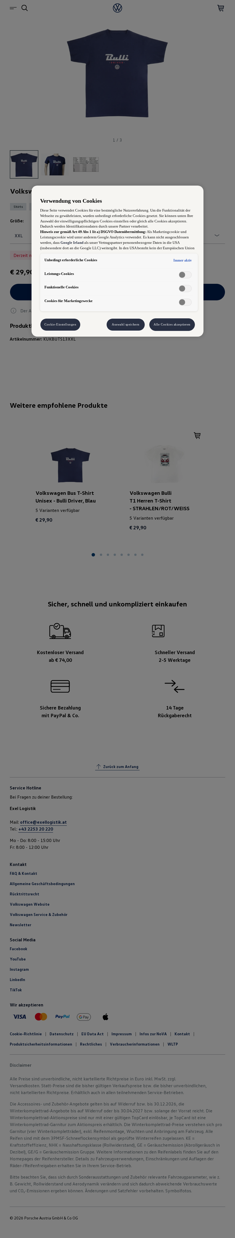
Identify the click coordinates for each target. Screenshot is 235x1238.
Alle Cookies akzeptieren (172, 324)
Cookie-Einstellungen (60, 324)
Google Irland (71, 243)
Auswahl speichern (126, 324)
